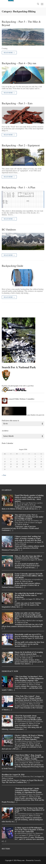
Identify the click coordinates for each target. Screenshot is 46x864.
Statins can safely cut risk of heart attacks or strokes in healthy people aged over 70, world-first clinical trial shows (28, 616)
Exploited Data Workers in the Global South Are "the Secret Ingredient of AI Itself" (29, 810)
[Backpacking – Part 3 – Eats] (23, 115)
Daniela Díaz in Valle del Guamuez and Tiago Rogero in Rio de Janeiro (28, 521)
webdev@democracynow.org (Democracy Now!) (29, 683)
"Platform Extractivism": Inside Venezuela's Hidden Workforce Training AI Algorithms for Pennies (28, 790)
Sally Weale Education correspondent (29, 579)
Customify (37, 860)
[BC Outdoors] (23, 241)
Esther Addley (21, 599)
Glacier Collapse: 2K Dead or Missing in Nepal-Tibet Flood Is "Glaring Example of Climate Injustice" (29, 737)
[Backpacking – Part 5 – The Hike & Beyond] (23, 37)
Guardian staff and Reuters (25, 542)
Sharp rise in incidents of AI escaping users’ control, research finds (29, 653)
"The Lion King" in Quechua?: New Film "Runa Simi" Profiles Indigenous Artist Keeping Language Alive (29, 678)
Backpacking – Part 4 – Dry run (19, 63)
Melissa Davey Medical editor (26, 620)
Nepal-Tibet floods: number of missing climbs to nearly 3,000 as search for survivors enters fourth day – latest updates (29, 498)
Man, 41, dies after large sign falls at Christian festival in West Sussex (28, 557)
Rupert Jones (21, 638)
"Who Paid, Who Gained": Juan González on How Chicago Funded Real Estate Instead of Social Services (29, 698)
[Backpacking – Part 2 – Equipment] (23, 157)
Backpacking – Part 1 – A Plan (18, 187)
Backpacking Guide (12, 265)
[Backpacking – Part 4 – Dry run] (23, 75)
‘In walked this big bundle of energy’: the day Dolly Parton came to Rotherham (29, 595)
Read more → (9, 53)
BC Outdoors (9, 229)
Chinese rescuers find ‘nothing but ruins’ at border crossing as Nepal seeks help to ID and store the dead (28, 538)
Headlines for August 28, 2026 (13, 774)
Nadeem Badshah (22, 560)
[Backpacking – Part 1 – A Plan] (23, 199)
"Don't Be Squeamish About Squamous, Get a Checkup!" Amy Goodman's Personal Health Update (28, 717)
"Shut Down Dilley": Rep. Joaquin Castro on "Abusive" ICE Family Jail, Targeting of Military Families (29, 757)
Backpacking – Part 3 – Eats (17, 103)
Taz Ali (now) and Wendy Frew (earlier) (30, 503)
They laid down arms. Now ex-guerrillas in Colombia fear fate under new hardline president (29, 516)
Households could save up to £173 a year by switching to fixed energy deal (29, 635)
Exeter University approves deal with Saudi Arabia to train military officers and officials (29, 575)
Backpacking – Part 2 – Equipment (21, 145)
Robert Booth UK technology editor (28, 656)
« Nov (4, 475)
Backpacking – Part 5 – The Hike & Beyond (21, 23)
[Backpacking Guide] (23, 277)
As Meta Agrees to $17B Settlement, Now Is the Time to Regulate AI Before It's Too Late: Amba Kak (29, 829)
